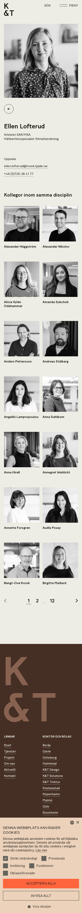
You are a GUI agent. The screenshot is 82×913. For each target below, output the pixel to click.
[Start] (9, 9)
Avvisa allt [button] (41, 895)
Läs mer (41, 850)
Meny (73, 5)
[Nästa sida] (77, 601)
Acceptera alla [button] (41, 883)
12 (52, 601)
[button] (41, 906)
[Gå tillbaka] (10, 109)
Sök (47, 5)
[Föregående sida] (5, 601)
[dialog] (41, 865)
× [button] (77, 822)
